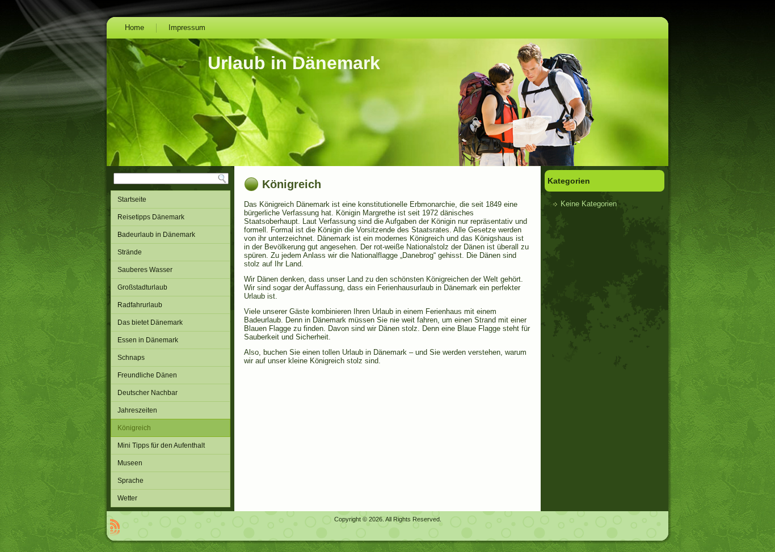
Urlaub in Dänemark (294, 63)
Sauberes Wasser (144, 270)
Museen (129, 463)
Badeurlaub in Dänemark (156, 235)
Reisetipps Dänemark (150, 217)
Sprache (130, 481)
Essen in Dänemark (147, 340)
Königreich (134, 428)
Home (134, 27)
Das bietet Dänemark (150, 322)
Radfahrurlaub (139, 305)
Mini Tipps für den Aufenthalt (161, 445)
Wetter (127, 498)
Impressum (187, 27)
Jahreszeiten (137, 410)
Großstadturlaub (142, 287)
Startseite (131, 199)
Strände (129, 252)
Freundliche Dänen (147, 375)
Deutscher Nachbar (147, 393)
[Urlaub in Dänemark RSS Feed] (115, 527)
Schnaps (131, 358)
